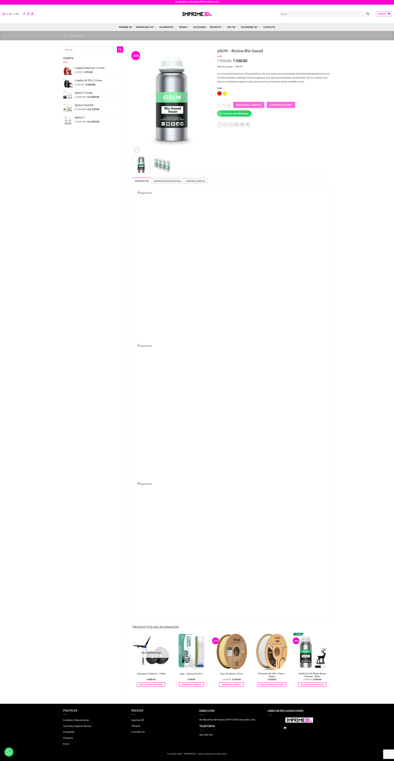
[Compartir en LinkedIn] (242, 124)
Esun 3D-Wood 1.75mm (231, 673)
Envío (66, 743)
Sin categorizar (77, 35)
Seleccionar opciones (151, 685)
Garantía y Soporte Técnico (77, 725)
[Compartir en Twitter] (225, 124)
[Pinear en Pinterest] (236, 124)
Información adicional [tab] (167, 181)
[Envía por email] (230, 124)
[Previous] (138, 100)
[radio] (219, 93)
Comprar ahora (281, 104)
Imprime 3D (125, 27)
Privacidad (68, 731)
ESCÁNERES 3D (249, 27)
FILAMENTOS (166, 27)
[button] (383, 14)
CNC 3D (231, 27)
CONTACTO (269, 27)
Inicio (65, 35)
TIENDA (135, 725)
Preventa (68, 737)
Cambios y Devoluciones (76, 719)
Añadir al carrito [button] (191, 685)
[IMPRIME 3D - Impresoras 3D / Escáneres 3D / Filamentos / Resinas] (197, 14)
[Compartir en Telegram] (247, 124)
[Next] (207, 100)
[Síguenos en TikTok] (32, 13)
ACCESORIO (199, 27)
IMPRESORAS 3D (144, 27)
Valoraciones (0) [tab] (196, 181)
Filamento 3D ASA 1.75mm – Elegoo (272, 675)
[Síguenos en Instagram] (28, 13)
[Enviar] (367, 14)
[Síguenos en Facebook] (24, 13)
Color (219, 88)
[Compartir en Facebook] (219, 124)
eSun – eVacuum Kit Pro (191, 673)
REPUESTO (215, 27)
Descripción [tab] (142, 181)
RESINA (183, 27)
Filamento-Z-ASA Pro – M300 (151, 673)
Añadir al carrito (248, 104)
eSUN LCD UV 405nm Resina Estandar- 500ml (312, 675)
